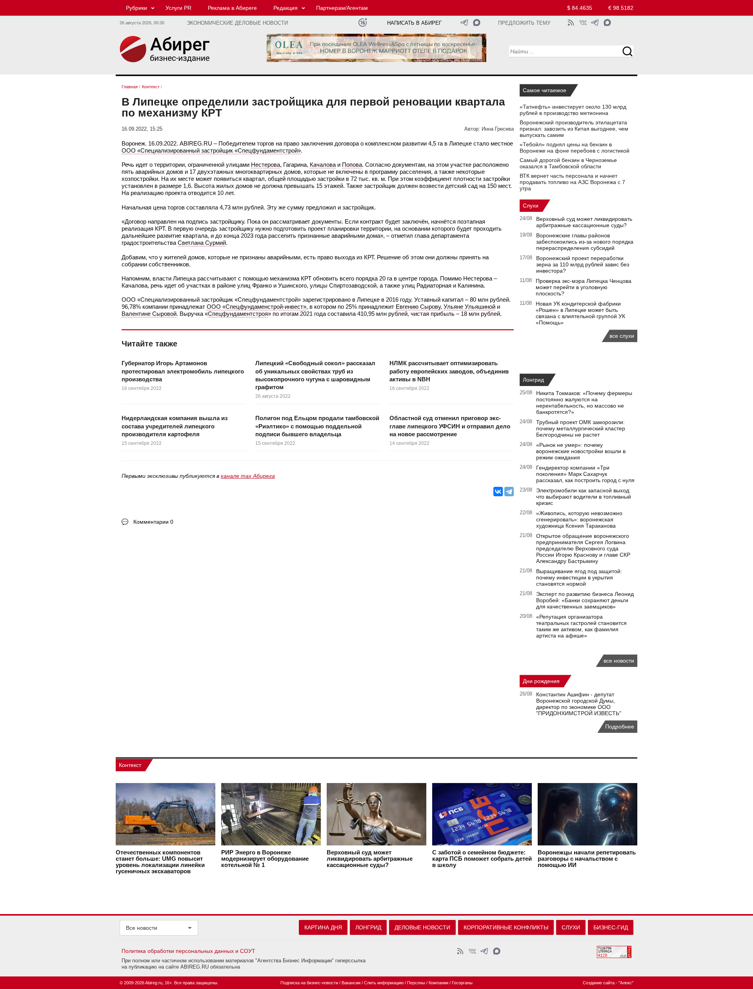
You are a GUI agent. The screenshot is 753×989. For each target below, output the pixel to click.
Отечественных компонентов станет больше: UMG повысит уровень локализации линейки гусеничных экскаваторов (160, 861)
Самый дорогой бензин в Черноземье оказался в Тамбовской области (568, 163)
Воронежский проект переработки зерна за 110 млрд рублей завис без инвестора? (582, 264)
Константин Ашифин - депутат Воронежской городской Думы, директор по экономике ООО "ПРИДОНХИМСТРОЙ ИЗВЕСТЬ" (578, 703)
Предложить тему (524, 23)
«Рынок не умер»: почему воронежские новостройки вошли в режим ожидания (581, 451)
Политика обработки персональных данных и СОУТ (188, 951)
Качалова (323, 164)
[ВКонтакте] (498, 491)
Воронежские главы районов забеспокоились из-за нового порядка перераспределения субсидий (584, 241)
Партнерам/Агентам (342, 8)
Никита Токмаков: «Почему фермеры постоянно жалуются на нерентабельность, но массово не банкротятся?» (584, 402)
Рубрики (136, 8)
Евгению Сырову (418, 306)
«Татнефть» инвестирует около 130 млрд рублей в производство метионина (573, 110)
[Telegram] (509, 491)
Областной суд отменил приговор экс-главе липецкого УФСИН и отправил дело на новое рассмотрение (449, 426)
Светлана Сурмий (202, 242)
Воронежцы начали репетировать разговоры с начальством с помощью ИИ (587, 858)
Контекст (130, 765)
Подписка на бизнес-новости (309, 982)
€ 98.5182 (620, 8)
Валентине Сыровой (149, 313)
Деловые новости (422, 927)
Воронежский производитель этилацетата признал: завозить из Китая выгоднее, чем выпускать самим (574, 128)
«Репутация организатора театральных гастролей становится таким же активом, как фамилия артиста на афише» (581, 626)
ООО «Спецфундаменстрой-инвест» (256, 306)
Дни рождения (541, 681)
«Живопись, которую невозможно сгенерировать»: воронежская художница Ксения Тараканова (579, 519)
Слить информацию (384, 982)
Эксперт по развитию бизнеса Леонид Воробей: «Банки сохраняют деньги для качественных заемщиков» (585, 600)
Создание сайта (599, 982)
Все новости (141, 928)
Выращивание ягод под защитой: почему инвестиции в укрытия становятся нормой (579, 577)
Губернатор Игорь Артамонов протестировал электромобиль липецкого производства (183, 371)
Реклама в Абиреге (232, 8)
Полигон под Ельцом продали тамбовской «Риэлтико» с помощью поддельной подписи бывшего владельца (317, 426)
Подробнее (619, 726)
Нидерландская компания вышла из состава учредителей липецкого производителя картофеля (174, 426)
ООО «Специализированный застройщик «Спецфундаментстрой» (211, 150)
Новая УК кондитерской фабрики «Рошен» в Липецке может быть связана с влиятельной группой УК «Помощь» (580, 313)
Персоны (416, 982)
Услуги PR (178, 8)
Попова (352, 164)
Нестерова (265, 164)
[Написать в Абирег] (476, 22)
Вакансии (351, 982)
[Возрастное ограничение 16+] (362, 22)
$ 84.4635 (579, 8)
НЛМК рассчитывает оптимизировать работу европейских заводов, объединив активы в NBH (449, 371)
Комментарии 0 (153, 522)
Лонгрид (533, 380)
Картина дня (323, 927)
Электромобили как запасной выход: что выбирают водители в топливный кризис (583, 496)
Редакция (285, 8)
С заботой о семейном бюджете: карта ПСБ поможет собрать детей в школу (482, 858)
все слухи (621, 336)
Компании (438, 982)
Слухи (530, 205)
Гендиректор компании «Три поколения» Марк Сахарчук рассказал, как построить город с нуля (585, 473)
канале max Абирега (248, 476)
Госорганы (462, 982)
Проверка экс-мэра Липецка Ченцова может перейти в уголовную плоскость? (583, 287)
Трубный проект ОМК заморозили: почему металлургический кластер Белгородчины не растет (580, 428)
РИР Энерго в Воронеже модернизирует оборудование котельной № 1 (265, 858)
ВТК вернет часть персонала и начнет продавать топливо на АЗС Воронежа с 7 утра (572, 182)
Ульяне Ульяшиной (469, 306)
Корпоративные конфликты (506, 927)
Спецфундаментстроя (238, 313)
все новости (619, 661)
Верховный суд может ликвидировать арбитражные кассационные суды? (584, 222)
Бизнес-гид (610, 927)
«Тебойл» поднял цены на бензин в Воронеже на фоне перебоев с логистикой (574, 147)
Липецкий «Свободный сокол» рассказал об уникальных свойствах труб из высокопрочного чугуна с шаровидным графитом (315, 375)
